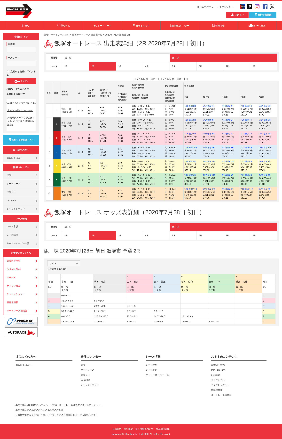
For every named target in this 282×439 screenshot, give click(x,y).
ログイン (24, 81)
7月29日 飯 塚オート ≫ (176, 79)
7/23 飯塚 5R (246, 147)
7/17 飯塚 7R (208, 106)
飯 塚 (175, 57)
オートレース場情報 (17, 310)
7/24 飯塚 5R (227, 147)
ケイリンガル (13, 285)
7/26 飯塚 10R (190, 147)
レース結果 (12, 235)
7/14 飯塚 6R (265, 106)
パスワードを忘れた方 (18, 89)
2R (93, 66)
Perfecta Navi (14, 269)
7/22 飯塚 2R (265, 175)
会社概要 (128, 429)
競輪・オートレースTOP (56, 34)
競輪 (9, 175)
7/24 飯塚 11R (228, 161)
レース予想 (12, 226)
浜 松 (68, 57)
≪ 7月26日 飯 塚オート (147, 79)
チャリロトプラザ (16, 209)
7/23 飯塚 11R (247, 189)
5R (173, 66)
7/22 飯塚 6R (265, 189)
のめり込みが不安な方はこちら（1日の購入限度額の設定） (21, 121)
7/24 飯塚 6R (227, 134)
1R (66, 66)
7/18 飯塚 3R (190, 106)
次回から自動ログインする (21, 73)
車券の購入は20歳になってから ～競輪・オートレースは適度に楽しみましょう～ (59, 405)
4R (146, 66)
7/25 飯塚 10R (209, 189)
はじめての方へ (205, 7)
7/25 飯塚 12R (209, 161)
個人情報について (144, 429)
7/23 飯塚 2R (246, 134)
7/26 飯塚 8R (190, 134)
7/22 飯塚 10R (265, 147)
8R (254, 66)
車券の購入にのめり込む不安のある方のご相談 (39, 410)
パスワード (13, 57)
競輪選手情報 (13, 260)
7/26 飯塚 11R (190, 189)
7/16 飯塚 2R (227, 106)
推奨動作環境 (163, 429)
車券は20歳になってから (20, 110)
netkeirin (11, 277)
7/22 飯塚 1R (265, 161)
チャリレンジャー (16, 294)
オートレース (13, 183)
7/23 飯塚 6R (246, 161)
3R (119, 66)
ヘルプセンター (225, 7)
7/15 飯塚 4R (246, 120)
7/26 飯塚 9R (190, 161)
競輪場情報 (12, 302)
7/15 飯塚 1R (246, 106)
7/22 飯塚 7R (265, 134)
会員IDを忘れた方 (16, 94)
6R (200, 66)
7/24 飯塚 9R (227, 189)
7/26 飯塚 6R (190, 175)
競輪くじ (11, 192)
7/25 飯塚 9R (208, 147)
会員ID (11, 44)
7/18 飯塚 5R (190, 120)
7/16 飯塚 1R (227, 120)
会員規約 (117, 429)
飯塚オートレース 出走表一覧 (87, 34)
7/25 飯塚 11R (209, 175)
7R (227, 66)
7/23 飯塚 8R (246, 175)
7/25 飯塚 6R (208, 134)
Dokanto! (11, 200)
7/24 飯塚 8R (227, 175)
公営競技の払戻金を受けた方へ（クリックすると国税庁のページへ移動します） (57, 415)
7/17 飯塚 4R (208, 120)
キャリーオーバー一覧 (18, 243)
